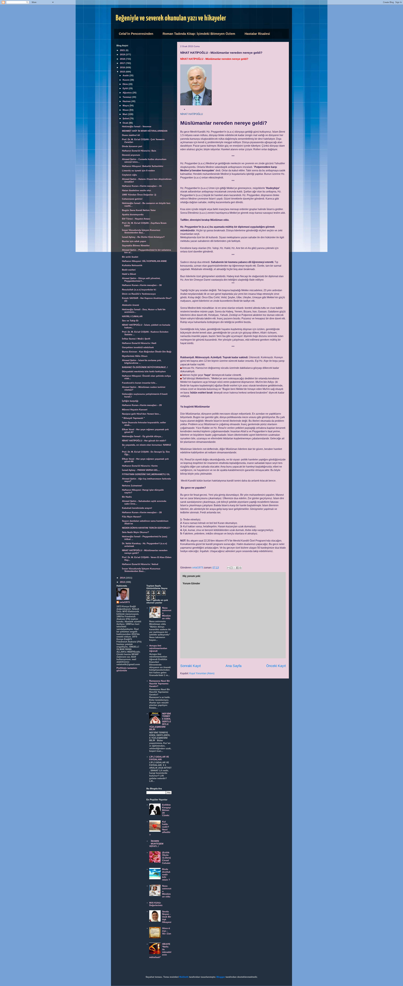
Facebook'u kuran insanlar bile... (139, 383)
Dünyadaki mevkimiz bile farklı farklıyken (144, 371)
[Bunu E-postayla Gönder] (228, 567)
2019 (123, 54)
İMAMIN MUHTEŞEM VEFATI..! (156, 844)
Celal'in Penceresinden (136, 33)
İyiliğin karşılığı (130, 401)
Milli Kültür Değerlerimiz (155, 904)
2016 (123, 67)
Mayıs (126, 105)
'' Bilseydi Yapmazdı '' (133, 418)
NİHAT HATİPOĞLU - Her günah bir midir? (144, 440)
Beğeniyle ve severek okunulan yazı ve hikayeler (171, 18)
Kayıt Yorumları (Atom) (201, 673)
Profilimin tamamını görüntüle (126, 669)
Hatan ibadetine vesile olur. (136, 190)
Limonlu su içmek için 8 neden (138, 170)
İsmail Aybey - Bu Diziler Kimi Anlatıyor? (143, 237)
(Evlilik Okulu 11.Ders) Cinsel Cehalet (166, 857)
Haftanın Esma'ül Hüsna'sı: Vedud (140, 564)
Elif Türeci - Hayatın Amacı (136, 218)
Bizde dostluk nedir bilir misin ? (166, 874)
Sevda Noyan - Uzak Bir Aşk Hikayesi (166, 916)
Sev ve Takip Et (130, 320)
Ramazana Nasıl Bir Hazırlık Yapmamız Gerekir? (159, 683)
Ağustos (127, 92)
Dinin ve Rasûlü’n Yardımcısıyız (139, 294)
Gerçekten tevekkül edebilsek (138, 347)
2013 (123, 582)
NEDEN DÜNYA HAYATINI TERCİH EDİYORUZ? (146, 528)
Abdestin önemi (130, 305)
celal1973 (125, 602)
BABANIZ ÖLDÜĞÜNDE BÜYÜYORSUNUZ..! (145, 367)
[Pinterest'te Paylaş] (240, 567)
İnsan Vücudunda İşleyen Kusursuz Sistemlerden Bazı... (141, 570)
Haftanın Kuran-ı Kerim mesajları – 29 (142, 405)
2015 (123, 71)
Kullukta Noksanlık (132, 265)
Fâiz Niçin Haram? (131, 516)
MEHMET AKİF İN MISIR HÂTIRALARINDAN (144, 131)
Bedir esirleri (129, 269)
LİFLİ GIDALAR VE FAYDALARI (159, 758)
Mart (125, 114)
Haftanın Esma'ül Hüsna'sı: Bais (139, 150)
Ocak (126, 123)
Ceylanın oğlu (129, 175)
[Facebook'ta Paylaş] (237, 567)
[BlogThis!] (231, 567)
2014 (123, 577)
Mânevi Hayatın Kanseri (134, 409)
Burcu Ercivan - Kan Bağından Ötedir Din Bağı (146, 351)
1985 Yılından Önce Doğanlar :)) (139, 194)
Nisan (126, 110)
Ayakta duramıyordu (133, 214)
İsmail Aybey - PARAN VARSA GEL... (141, 470)
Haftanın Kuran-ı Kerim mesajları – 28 (142, 512)
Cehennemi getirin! (132, 199)
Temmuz (127, 97)
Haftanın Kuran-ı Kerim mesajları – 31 (142, 186)
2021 (123, 50)
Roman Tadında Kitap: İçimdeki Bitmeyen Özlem (199, 33)
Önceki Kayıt (276, 666)
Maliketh (183, 977)
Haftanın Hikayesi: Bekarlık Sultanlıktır (142, 166)
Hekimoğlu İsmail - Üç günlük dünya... (142, 436)
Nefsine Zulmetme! (132, 485)
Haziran (127, 101)
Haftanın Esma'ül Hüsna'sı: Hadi (139, 343)
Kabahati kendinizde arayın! (137, 508)
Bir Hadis (127, 497)
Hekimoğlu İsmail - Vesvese (136, 126)
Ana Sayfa (233, 666)
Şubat (126, 118)
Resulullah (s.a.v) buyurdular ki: (139, 289)
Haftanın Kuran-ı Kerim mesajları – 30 (142, 285)
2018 (123, 59)
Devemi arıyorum (131, 155)
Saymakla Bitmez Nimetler (136, 245)
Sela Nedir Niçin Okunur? (135, 532)
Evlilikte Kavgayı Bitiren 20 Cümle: (166, 810)
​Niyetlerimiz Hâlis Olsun (135, 356)
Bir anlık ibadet (130, 257)
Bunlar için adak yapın (134, 241)
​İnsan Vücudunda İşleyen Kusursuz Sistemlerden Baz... (141, 231)
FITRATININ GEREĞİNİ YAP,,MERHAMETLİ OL (146, 474)
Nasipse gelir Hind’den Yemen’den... (141, 414)
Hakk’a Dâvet (129, 274)
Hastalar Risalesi (257, 33)
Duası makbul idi (131, 135)
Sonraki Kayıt (190, 666)
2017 (123, 63)
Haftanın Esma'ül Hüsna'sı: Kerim (140, 466)
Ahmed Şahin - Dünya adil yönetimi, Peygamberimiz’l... (141, 279)
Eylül (126, 88)
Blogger (220, 977)
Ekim (125, 84)
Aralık (126, 75)
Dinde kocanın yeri (132, 146)
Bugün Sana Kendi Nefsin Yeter (139, 210)
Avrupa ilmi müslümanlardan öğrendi (158, 648)
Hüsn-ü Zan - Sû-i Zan (166, 931)
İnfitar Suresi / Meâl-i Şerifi (136, 338)
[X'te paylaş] (234, 567)
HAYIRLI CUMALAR (132, 316)
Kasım (126, 80)
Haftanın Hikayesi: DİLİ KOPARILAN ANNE (144, 261)
